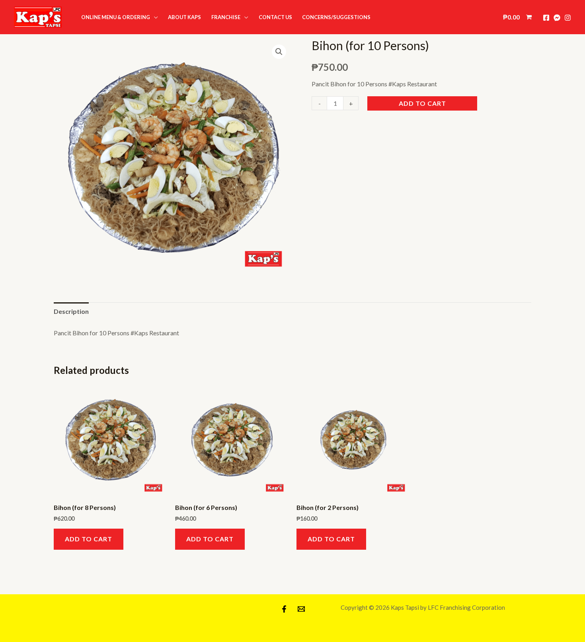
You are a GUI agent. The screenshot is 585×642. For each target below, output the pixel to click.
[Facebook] (546, 17)
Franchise (225, 17)
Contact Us (275, 17)
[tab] (71, 311)
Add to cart (422, 103)
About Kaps (184, 17)
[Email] (301, 609)
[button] (38, 17)
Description (71, 311)
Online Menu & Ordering (115, 17)
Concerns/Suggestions (336, 17)
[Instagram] (567, 17)
